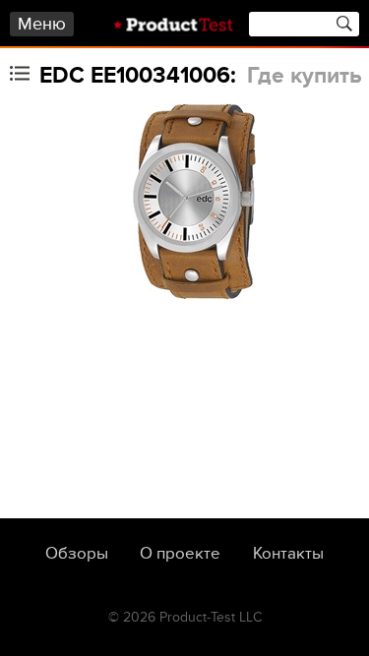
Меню (42, 24)
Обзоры (76, 554)
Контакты (288, 554)
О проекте (180, 554)
